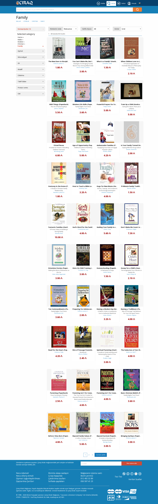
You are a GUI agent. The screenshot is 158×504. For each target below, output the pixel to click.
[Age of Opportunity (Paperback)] (83, 132)
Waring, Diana (107, 442)
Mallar (18, 21)
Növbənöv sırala (55, 29)
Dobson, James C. (59, 63)
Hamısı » (21, 37)
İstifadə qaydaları (56, 481)
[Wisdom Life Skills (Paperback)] (83, 91)
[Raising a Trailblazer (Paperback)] (131, 296)
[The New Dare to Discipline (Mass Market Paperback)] (59, 48)
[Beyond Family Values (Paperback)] (83, 423)
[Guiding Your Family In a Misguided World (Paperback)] (107, 214)
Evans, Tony (107, 229)
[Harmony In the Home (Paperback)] (58, 173)
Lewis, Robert (107, 315)
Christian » (21, 44)
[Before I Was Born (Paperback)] (59, 422)
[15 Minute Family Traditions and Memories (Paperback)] (131, 173)
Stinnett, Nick (59, 233)
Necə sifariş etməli (24, 475)
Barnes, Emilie (131, 188)
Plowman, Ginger (131, 229)
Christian (35, 21)
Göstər (116, 29)
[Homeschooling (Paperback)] (107, 255)
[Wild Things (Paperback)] (59, 91)
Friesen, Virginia (131, 315)
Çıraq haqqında (55, 475)
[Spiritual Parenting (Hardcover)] (107, 337)
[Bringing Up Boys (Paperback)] (131, 423)
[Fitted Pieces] (59, 132)
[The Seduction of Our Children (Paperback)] (131, 337)
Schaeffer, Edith (107, 63)
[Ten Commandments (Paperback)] (59, 296)
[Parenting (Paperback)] (58, 380)
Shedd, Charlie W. (131, 149)
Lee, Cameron (83, 440)
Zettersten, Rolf (131, 110)
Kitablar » (21, 42)
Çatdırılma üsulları (56, 478)
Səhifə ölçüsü (86, 29)
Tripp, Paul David (83, 151)
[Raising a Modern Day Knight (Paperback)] (107, 296)
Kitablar (26, 21)
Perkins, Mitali (107, 151)
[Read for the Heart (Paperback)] (58, 337)
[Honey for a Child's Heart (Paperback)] (131, 255)
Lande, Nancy (107, 272)
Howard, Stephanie (107, 192)
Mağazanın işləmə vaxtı (91, 473)
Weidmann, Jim (83, 108)
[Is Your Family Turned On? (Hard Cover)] (131, 132)
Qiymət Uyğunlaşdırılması (28, 478)
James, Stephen (59, 108)
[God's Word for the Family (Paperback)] (83, 214)
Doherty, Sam (83, 188)
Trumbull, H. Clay (83, 270)
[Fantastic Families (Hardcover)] (59, 214)
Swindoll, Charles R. (59, 397)
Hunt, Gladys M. (131, 274)
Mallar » (20, 40)
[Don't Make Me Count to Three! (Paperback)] (131, 214)
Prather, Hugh (107, 358)
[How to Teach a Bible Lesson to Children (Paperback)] (83, 173)
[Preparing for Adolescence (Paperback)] (83, 296)
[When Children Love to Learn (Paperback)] (131, 48)
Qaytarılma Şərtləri (25, 481)
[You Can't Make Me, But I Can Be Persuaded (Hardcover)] (83, 48)
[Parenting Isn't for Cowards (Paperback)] (83, 380)
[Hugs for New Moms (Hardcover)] (107, 173)
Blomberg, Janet (59, 151)
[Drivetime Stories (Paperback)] (59, 255)
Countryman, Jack (83, 229)
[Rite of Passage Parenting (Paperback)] (83, 337)
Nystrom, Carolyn (59, 438)
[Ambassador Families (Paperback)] (107, 132)
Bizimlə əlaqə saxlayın (58, 473)
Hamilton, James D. (59, 192)
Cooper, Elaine (131, 69)
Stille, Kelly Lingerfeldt (58, 274)
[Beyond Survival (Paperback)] (107, 423)
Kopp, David (107, 106)
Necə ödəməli (22, 473)
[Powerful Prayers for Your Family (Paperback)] (107, 91)
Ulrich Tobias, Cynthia (83, 67)
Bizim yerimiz (87, 475)
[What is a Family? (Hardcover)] (107, 48)
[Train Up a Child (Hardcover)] (131, 91)
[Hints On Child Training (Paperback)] (83, 255)
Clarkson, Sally (58, 352)
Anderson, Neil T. (131, 352)
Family (43, 21)
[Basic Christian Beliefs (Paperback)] (131, 380)
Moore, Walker (83, 354)
